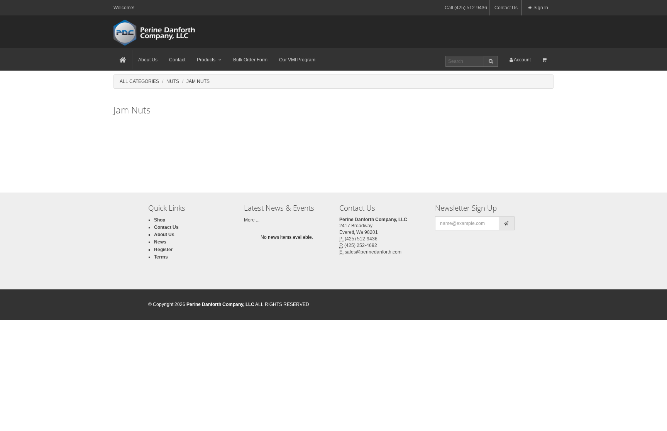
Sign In (540, 7)
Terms (161, 257)
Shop (159, 220)
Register (163, 249)
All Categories (139, 81)
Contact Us (506, 7)
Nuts (172, 81)
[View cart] (545, 60)
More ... (251, 220)
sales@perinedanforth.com (373, 252)
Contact (177, 60)
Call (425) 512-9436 (466, 7)
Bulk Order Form (250, 60)
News (160, 242)
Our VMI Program (297, 60)
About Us (147, 60)
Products (206, 60)
